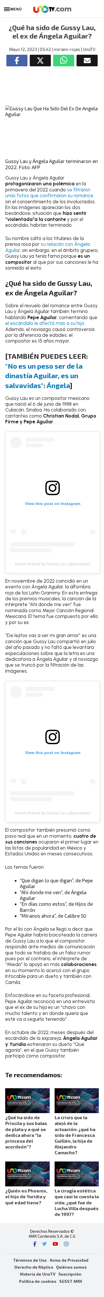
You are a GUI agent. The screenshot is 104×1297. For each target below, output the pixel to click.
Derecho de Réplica (33, 1267)
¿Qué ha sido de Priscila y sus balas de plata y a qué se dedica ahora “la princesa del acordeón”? (26, 1132)
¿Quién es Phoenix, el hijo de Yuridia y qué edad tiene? (26, 1196)
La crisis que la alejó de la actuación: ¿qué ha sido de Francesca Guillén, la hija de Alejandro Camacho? (75, 1135)
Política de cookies (37, 1281)
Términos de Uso (30, 1260)
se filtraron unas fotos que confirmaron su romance (49, 192)
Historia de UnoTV (37, 1274)
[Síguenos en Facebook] (34, 1245)
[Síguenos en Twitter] (44, 1245)
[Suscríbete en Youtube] (55, 1245)
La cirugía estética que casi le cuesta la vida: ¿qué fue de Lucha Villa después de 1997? (77, 1202)
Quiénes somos (71, 1267)
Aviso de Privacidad (69, 1260)
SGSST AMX (70, 1281)
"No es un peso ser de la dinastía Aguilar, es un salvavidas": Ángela (44, 375)
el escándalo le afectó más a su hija (44, 323)
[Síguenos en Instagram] (66, 1245)
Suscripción (69, 1274)
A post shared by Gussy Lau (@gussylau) (52, 563)
